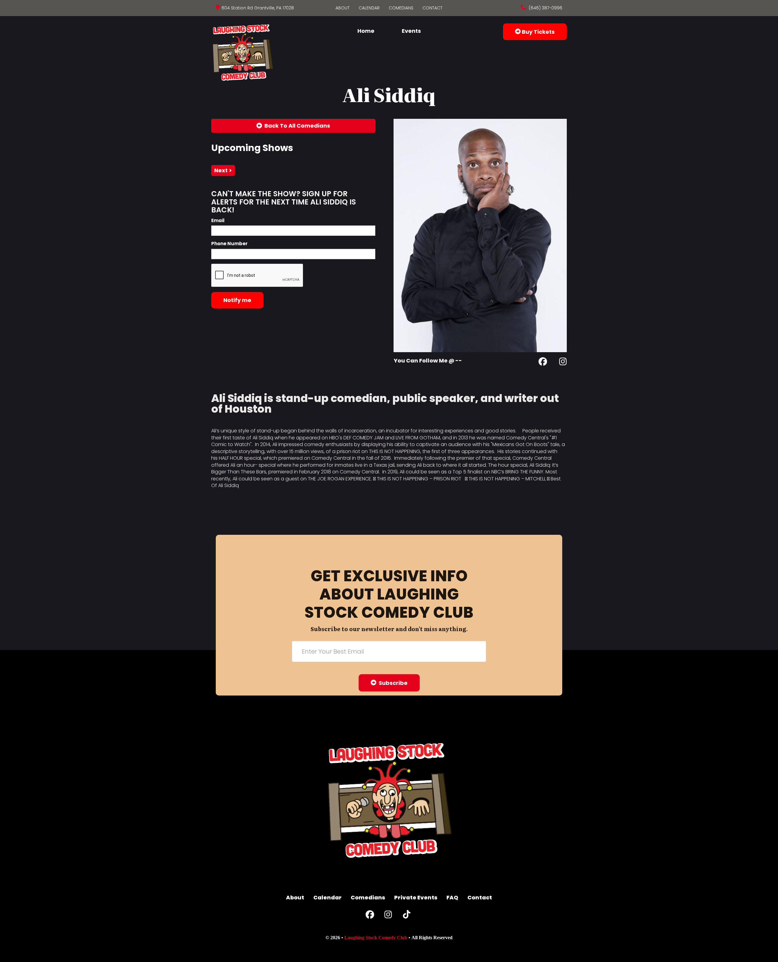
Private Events (415, 897)
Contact (432, 8)
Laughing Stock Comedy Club (375, 937)
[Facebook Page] (543, 362)
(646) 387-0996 (545, 8)
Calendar (369, 8)
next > (223, 170)
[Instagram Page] (563, 362)
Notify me (237, 300)
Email (218, 220)
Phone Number (229, 243)
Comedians (401, 8)
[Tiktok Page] (406, 916)
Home (365, 31)
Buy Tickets (538, 32)
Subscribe (392, 683)
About (342, 8)
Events (411, 31)
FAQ (452, 897)
